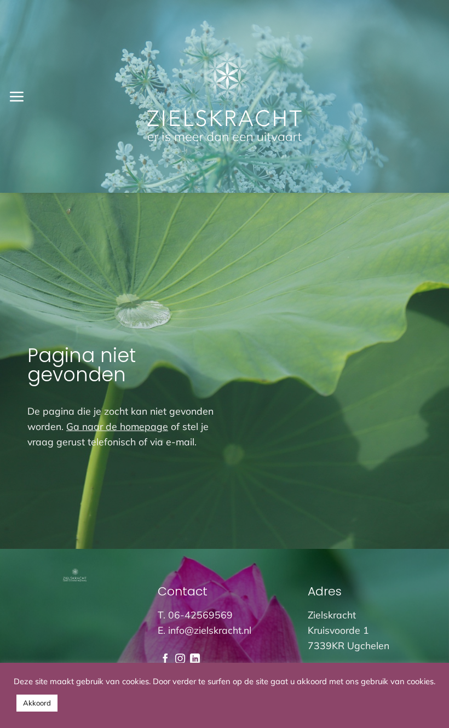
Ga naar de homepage (117, 426)
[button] (16, 96)
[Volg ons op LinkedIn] (195, 659)
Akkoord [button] (37, 702)
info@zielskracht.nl (209, 630)
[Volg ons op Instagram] (180, 659)
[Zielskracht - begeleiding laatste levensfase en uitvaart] (224, 96)
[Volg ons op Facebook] (165, 659)
